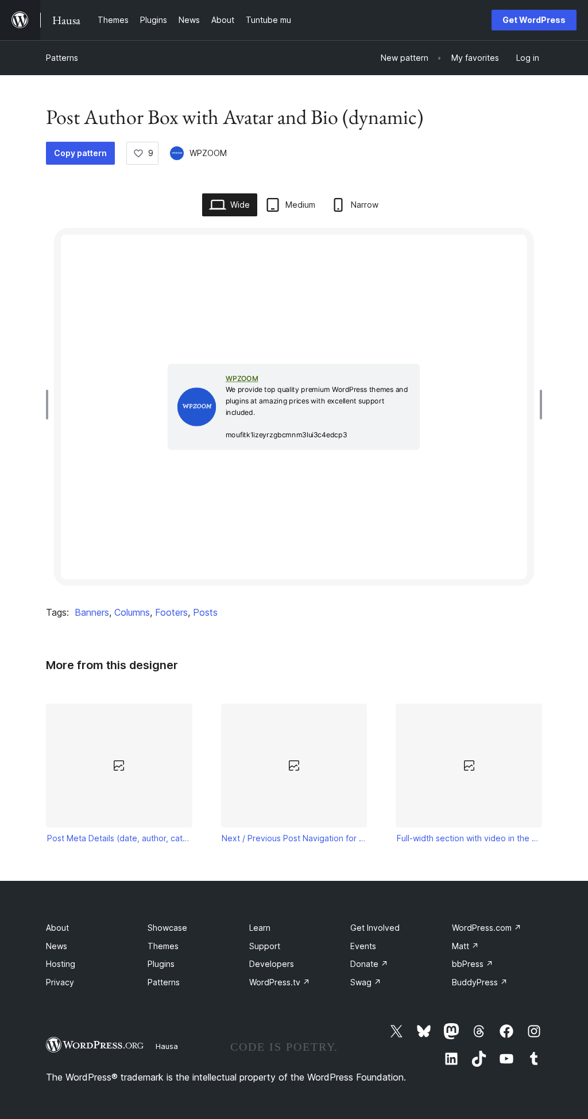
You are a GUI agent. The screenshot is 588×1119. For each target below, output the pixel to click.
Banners (92, 612)
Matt (465, 946)
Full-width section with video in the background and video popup (469, 838)
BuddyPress (480, 982)
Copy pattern (80, 153)
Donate (369, 964)
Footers (171, 612)
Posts (205, 612)
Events (363, 946)
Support (264, 946)
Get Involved (375, 928)
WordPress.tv (279, 982)
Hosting (60, 964)
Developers (271, 964)
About (57, 928)
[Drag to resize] (50, 404)
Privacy (60, 982)
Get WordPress (534, 20)
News (56, 946)
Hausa (167, 1046)
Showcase (167, 928)
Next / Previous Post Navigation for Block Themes (294, 838)
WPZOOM (208, 153)
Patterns (62, 58)
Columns (132, 612)
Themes (163, 946)
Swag (365, 982)
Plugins (161, 964)
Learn (259, 928)
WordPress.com (486, 928)
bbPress (472, 964)
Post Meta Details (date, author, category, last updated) (119, 838)
